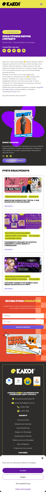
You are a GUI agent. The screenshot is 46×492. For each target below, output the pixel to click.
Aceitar (23, 470)
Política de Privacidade (23, 489)
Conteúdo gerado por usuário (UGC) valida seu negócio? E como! (21, 284)
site (14, 91)
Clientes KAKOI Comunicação (24, 42)
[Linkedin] (11, 156)
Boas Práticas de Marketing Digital (17, 233)
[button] (42, 458)
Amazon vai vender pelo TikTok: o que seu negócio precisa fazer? (21, 201)
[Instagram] (3, 156)
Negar (23, 477)
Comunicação (34, 236)
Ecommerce (33, 197)
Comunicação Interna (13, 238)
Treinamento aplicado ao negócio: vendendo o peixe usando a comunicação (20, 244)
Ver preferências (23, 483)
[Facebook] (7, 156)
